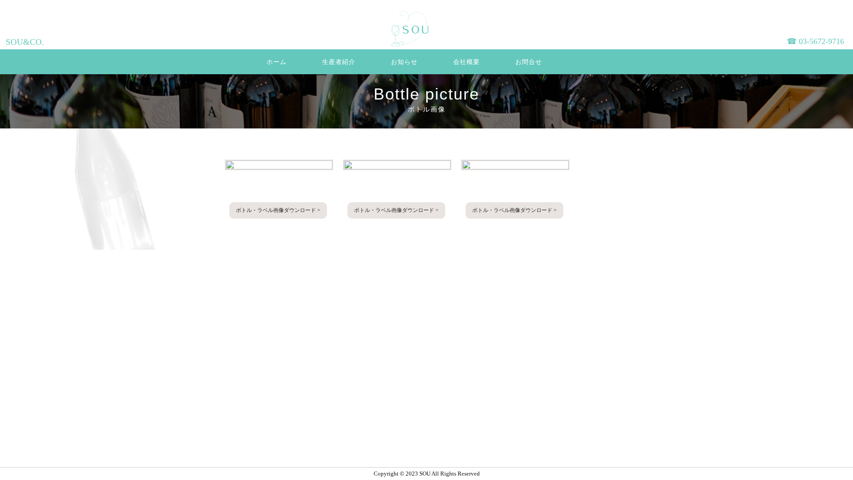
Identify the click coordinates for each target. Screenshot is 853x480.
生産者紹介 (338, 62)
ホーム (277, 62)
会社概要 (466, 62)
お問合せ (528, 62)
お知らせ (404, 62)
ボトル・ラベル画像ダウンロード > (278, 210)
